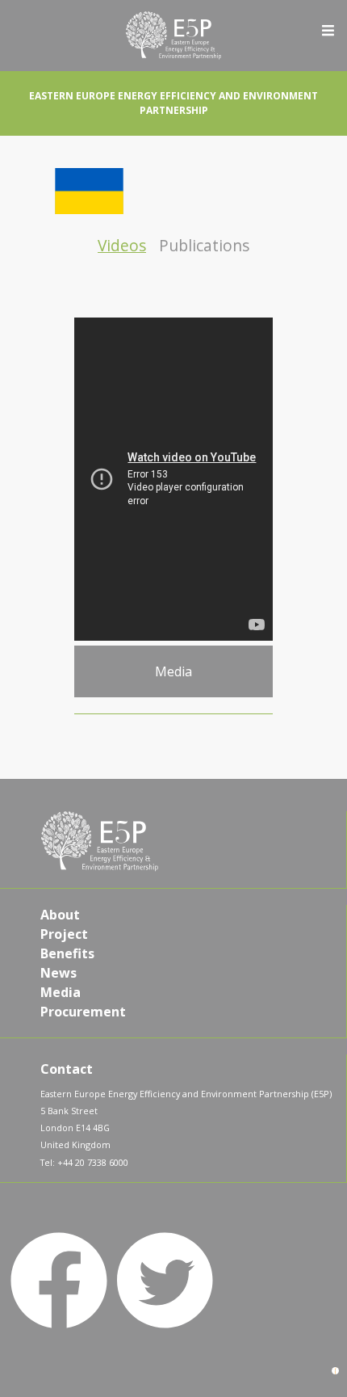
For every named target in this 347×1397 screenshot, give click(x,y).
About (60, 915)
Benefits (67, 953)
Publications (204, 245)
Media (60, 992)
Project (64, 934)
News (58, 973)
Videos (122, 245)
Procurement (83, 1011)
